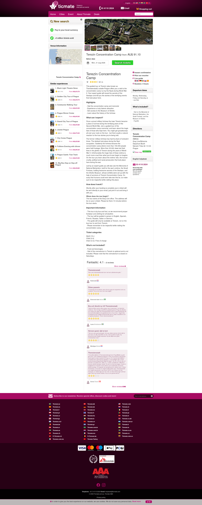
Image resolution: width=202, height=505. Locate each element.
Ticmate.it (125, 410)
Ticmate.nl (125, 407)
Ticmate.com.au (99, 494)
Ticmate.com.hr (92, 430)
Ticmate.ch (56, 433)
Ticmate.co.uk (127, 419)
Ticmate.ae (56, 430)
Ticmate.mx (91, 433)
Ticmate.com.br (92, 427)
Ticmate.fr (56, 410)
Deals (96, 14)
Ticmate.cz (56, 416)
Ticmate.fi (90, 413)
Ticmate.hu (91, 416)
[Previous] (100, 32)
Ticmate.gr (91, 424)
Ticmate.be (56, 424)
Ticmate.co (126, 433)
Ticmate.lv (125, 416)
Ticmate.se (56, 404)
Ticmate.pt (125, 413)
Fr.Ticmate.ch (57, 436)
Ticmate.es (56, 407)
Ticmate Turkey (92, 439)
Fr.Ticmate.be (91, 436)
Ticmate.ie (90, 419)
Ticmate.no (91, 410)
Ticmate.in (125, 427)
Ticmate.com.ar (127, 421)
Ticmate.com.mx (58, 439)
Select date (90, 59)
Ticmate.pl (56, 413)
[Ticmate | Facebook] (98, 485)
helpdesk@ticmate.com (112, 491)
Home (53, 14)
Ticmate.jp (56, 419)
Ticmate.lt (125, 424)
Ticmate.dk (91, 404)
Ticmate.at (56, 427)
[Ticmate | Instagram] (103, 485)
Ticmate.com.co (127, 436)
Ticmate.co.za (126, 430)
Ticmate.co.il (57, 421)
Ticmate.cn (91, 421)
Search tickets (123, 62)
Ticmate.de (91, 407)
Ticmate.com (126, 404)
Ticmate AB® (109, 494)
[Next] (137, 32)
